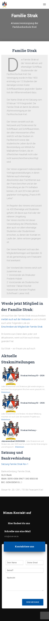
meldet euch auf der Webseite (16, 319)
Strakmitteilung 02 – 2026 (32, 403)
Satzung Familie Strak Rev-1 (14, 464)
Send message (32, 602)
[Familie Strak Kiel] (5, 4)
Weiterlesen (5, 392)
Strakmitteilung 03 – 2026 (32, 375)
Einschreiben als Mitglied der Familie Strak (21, 326)
